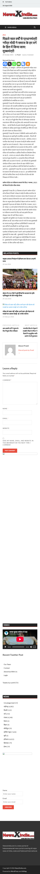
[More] (28, 64)
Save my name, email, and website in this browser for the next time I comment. (18, 443)
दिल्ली (5, 710)
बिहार (5, 725)
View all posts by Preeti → (26, 351)
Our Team (7, 664)
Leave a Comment (27, 55)
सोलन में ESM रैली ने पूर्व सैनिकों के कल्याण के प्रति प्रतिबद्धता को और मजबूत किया (18, 294)
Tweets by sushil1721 (10, 683)
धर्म (5, 714)
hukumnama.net (9, 848)
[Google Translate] (23, 64)
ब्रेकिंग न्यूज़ (7, 732)
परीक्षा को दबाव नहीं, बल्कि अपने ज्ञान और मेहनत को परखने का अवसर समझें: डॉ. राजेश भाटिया (18, 312)
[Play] (5, 647)
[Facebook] (5, 64)
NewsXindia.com (20, 868)
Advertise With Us (10, 672)
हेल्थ (5, 746)
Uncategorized (9, 703)
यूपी (5, 736)
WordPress (14, 871)
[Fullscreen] (34, 647)
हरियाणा (4, 35)
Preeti (19, 55)
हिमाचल (6, 743)
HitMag (23, 871)
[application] (20, 639)
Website (6, 428)
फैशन (5, 721)
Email (6, 418)
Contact (7, 668)
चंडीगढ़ (6, 706)
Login (6, 675)
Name (5, 408)
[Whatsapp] (14, 64)
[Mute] (31, 647)
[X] (9, 64)
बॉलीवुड (6, 728)
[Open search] (34, 27)
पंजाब (5, 717)
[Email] (19, 64)
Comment (7, 380)
